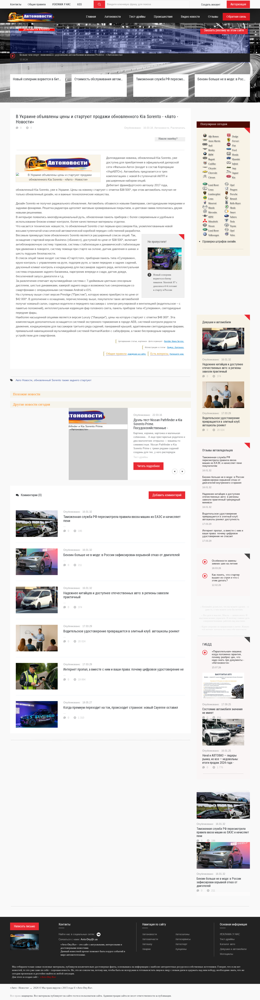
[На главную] (31, 17)
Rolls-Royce (235, 203)
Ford (234, 150)
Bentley (211, 150)
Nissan (211, 226)
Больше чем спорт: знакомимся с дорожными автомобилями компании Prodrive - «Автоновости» (71, 54)
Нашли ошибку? (168, 138)
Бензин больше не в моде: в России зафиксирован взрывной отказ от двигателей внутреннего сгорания (222, 79)
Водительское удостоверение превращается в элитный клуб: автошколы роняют (121, 631)
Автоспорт (181, 944)
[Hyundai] (228, 159)
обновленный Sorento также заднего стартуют (62, 380)
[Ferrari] (228, 140)
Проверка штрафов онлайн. (219, 241)
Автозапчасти (150, 939)
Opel (232, 185)
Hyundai (236, 159)
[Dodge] (228, 136)
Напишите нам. (177, 354)
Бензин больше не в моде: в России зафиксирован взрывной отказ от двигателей (121, 555)
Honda (235, 154)
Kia (233, 177)
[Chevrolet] (204, 172)
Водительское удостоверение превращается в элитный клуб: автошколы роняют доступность (220, 516)
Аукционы (181, 949)
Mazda (211, 207)
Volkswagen (213, 235)
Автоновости (161, 127)
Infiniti (235, 163)
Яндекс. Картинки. (175, 347)
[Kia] (228, 177)
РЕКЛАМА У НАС (230, 934)
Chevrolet (212, 173)
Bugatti (211, 159)
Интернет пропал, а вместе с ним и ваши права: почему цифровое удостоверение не (123, 669)
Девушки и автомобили (233, 949)
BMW (210, 154)
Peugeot (233, 189)
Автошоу (147, 944)
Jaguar (235, 173)
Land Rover (213, 185)
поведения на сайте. (136, 354)
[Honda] (228, 154)
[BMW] (204, 154)
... (11, 982)
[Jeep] (228, 168)
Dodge (235, 136)
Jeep (234, 168)
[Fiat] (228, 145)
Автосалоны (182, 934)
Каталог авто (227, 944)
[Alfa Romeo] (204, 136)
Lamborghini (214, 194)
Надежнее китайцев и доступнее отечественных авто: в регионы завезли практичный (116, 595)
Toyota (233, 226)
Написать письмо (24, 926)
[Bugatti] (204, 159)
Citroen (211, 177)
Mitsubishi (213, 221)
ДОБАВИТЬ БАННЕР (36, 29)
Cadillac (212, 163)
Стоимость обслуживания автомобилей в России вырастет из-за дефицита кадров (99, 79)
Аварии (146, 949)
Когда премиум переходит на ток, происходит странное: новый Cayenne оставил (120, 707)
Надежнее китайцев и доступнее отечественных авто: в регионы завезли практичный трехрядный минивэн (221, 498)
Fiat (234, 145)
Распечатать (178, 127)
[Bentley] (204, 149)
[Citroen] (204, 177)
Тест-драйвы (227, 939)
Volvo (232, 235)
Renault (233, 198)
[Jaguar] (228, 172)
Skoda (232, 207)
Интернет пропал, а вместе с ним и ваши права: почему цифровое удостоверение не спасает (222, 533)
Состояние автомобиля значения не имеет (222, 711)
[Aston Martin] (204, 140)
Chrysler (212, 168)
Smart (232, 212)
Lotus (210, 198)
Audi (210, 145)
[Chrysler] (204, 168)
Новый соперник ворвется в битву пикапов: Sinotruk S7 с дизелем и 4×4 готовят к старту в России (37, 79)
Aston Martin (214, 141)
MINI (210, 217)
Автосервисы (183, 939)
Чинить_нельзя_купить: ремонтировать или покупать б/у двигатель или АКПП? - (156, 424)
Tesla (232, 221)
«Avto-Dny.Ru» (47, 977)
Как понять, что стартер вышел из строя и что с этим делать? (225, 577)
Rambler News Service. (174, 341)
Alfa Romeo (213, 136)
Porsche (233, 194)
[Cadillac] (204, 163)
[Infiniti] (228, 163)
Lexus (211, 189)
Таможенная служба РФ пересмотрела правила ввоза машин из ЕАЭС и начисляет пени (122, 519)
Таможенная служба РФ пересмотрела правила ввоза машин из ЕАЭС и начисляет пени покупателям (161, 79)
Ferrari (235, 141)
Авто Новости (24, 380)
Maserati (212, 203)
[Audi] (204, 145)
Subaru (233, 217)
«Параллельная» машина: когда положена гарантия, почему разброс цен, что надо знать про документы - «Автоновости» (228, 657)
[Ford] (228, 149)
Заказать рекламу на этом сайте (224, 30)
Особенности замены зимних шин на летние (225, 562)
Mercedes (212, 212)
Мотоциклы (226, 954)
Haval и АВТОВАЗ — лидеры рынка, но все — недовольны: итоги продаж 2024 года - (220, 759)
